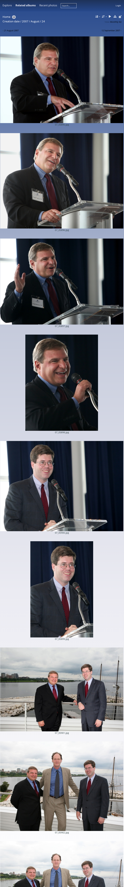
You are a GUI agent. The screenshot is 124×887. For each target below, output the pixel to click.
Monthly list (116, 21)
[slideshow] (110, 17)
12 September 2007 (111, 30)
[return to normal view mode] (115, 17)
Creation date (11, 21)
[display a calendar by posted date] (120, 17)
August (35, 21)
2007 (25, 21)
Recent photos (48, 5)
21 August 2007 (11, 30)
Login (118, 5)
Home (6, 17)
